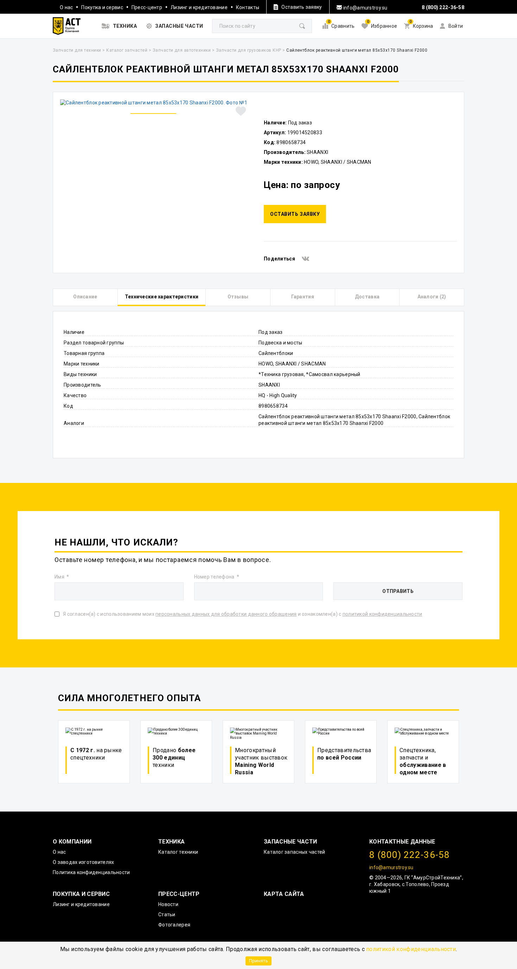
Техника (171, 841)
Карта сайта (284, 894)
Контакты (247, 7)
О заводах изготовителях (83, 862)
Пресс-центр (147, 7)
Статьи (166, 914)
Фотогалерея (174, 925)
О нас (66, 7)
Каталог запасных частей (294, 852)
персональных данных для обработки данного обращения (225, 614)
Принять (258, 960)
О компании (72, 841)
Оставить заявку (295, 214)
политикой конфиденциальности (411, 949)
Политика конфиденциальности (91, 872)
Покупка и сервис (102, 7)
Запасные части (290, 841)
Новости (168, 904)
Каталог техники (178, 852)
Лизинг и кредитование (199, 7)
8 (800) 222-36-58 (443, 7)
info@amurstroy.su (365, 8)
